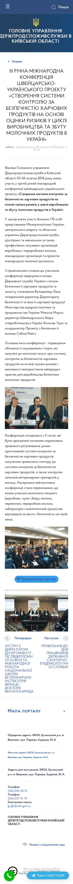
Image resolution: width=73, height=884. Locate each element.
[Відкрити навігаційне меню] (8, 6)
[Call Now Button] (9, 875)
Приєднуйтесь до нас (38, 579)
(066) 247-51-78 (17, 798)
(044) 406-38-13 (17, 791)
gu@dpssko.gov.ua (19, 806)
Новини (17, 61)
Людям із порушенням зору (47, 844)
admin (10, 147)
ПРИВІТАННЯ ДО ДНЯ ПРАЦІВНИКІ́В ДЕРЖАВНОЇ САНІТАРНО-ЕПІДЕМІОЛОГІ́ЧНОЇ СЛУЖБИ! (54, 653)
